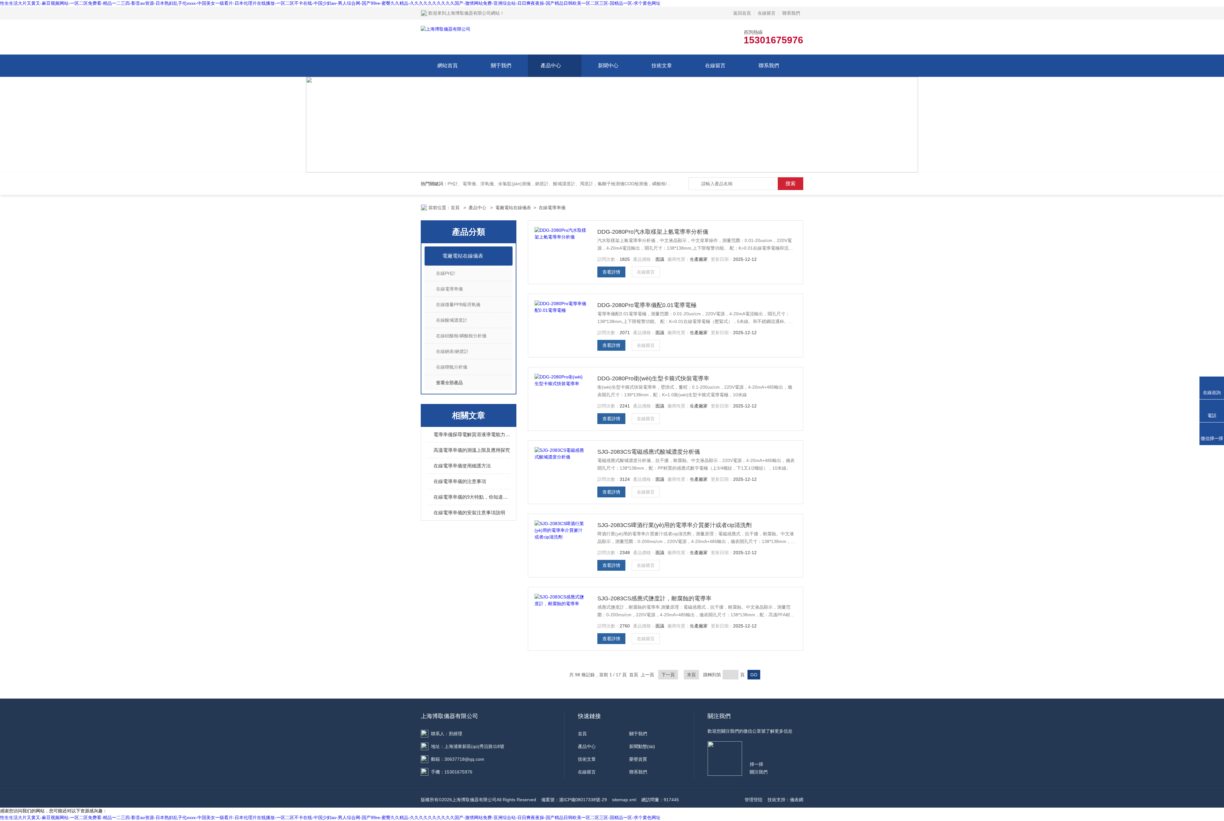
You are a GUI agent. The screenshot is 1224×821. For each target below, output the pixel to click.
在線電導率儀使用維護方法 (462, 465)
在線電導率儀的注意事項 (459, 481)
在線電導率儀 (552, 207)
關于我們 (501, 65)
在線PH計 (445, 273)
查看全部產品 (449, 382)
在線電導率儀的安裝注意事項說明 (469, 512)
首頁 (456, 207)
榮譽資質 (638, 759)
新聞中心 (608, 65)
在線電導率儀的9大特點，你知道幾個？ (471, 497)
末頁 (691, 674)
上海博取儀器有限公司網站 (473, 13)
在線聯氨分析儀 (451, 367)
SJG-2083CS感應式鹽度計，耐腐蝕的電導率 (654, 598)
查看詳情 (611, 272)
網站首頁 (447, 65)
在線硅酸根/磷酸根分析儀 (461, 335)
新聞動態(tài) (642, 746)
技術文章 (662, 65)
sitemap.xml (624, 799)
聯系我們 (791, 13)
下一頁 (668, 674)
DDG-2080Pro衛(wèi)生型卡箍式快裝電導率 (653, 378)
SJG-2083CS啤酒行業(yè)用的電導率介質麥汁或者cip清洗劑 (674, 525)
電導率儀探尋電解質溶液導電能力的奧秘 (471, 434)
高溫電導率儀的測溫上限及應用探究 (471, 450)
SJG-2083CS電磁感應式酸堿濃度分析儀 (648, 452)
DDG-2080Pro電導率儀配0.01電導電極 (646, 305)
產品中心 (551, 65)
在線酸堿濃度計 (451, 320)
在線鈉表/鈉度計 (452, 351)
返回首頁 (742, 13)
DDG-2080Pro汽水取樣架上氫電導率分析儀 (652, 232)
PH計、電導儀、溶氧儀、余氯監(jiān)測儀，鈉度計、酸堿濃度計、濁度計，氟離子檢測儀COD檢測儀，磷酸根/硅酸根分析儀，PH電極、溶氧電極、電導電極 (603, 183)
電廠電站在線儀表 (513, 207)
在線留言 (767, 13)
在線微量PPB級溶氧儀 (458, 304)
